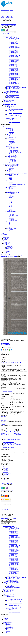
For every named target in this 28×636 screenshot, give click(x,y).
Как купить (6, 237)
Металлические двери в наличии (11, 439)
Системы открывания (11, 156)
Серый (10, 195)
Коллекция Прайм (13, 69)
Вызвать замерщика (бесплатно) (8, 24)
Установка (5, 238)
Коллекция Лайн (13, 66)
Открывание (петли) (11, 228)
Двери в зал (12, 148)
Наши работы (9, 248)
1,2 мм (10, 175)
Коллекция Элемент (14, 59)
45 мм (10, 200)
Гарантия (5, 240)
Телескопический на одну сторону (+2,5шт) (11, 378)
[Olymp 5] (14, 296)
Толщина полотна (10, 198)
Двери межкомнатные (11, 37)
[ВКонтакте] (1, 350)
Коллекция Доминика (14, 55)
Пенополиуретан (13, 220)
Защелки (8, 120)
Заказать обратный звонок (7, 17)
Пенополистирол (13, 215)
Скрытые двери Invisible (12, 91)
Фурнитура (6, 105)
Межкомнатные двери (8, 36)
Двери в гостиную (13, 147)
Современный (12, 142)
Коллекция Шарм (13, 41)
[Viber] (7, 350)
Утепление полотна (11, 211)
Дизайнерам (9, 246)
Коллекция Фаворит (14, 48)
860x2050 (11, 166)
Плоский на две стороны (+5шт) (13, 376)
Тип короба (9, 170)
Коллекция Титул (13, 43)
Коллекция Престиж (14, 74)
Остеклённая (12, 137)
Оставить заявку (5, 434)
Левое (10, 231)
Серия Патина (12, 82)
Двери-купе (12, 159)
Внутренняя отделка (11, 187)
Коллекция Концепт (14, 72)
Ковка (10, 183)
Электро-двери (10, 96)
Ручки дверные (10, 110)
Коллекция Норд (13, 42)
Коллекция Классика (14, 80)
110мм (10, 210)
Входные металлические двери (11, 92)
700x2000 (11, 130)
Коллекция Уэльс (13, 63)
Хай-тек (11, 144)
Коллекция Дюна (13, 50)
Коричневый (12, 193)
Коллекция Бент (13, 64)
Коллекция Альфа (13, 65)
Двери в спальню (13, 151)
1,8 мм (10, 178)
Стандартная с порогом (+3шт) (12, 370)
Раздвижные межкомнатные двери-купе (16, 87)
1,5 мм (10, 177)
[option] (14, 296)
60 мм (10, 201)
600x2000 (11, 129)
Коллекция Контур (13, 68)
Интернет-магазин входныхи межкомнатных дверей (7, 9)
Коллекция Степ (13, 39)
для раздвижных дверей (15, 111)
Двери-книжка (12, 157)
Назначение (9, 146)
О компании (6, 243)
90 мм (10, 207)
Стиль (7, 138)
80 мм (10, 206)
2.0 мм (10, 179)
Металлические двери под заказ (11, 440)
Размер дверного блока (12, 165)
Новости (8, 244)
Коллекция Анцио (13, 51)
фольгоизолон (12, 216)
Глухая (10, 135)
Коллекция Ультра (13, 46)
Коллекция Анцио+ (14, 38)
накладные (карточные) (15, 116)
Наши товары (6, 466)
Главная (3, 254)
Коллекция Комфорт (14, 60)
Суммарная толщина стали (12, 174)
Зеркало (11, 191)
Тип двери (8, 134)
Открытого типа (13, 171)
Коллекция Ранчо (13, 78)
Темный (11, 197)
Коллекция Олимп (13, 79)
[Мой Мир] (11, 350)
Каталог (7, 254)
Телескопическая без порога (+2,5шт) (10, 371)
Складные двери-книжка (12, 86)
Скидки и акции (7, 242)
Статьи (8, 249)
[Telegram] (5, 350)
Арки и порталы (7, 101)
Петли (7, 114)
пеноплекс (11, 218)
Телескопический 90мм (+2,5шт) (8, 384)
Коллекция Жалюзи (14, 83)
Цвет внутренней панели (12, 192)
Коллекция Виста (13, 70)
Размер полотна (10, 128)
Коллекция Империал (14, 47)
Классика (11, 139)
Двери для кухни (13, 150)
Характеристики (7, 391)
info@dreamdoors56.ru (7, 16)
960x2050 (11, 168)
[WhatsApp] (9, 350)
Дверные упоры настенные (16, 107)
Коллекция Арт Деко (14, 57)
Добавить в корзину (20, 388)
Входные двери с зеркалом (12, 95)
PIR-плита (11, 219)
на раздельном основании (15, 113)
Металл (11, 188)
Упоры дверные (10, 106)
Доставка (5, 239)
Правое (11, 229)
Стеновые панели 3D (8, 100)
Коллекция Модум (13, 52)
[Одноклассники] (3, 350)
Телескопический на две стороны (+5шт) (11, 379)
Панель (11, 189)
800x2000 (11, 132)
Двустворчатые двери (11, 89)
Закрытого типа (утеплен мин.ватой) (18, 173)
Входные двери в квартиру (13, 97)
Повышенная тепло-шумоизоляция (17, 184)
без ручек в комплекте (14, 122)
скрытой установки (14, 115)
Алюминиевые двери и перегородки (15, 84)
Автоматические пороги (12, 118)
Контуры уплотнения (11, 222)
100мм (10, 209)
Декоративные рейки (8, 98)
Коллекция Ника (13, 54)
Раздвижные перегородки (12, 88)
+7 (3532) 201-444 (6, 12)
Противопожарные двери (9, 104)
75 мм (10, 205)
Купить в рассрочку (5, 344)
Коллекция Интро (13, 56)
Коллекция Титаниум (14, 77)
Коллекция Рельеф (13, 45)
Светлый (11, 196)
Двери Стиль (12, 75)
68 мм (10, 202)
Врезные (11, 119)
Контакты (5, 252)
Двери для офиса (13, 155)
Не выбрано (10, 369)
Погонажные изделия (8, 102)
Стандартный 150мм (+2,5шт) (12, 383)
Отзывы (8, 251)
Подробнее (3, 416)
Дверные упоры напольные (16, 109)
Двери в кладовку (13, 153)
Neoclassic (11, 141)
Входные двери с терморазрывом (14, 93)
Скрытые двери (13, 161)
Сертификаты (9, 247)
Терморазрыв (12, 186)
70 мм (10, 204)
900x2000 (11, 133)
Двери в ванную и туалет (15, 152)
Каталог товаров (5, 33)
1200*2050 (11, 169)
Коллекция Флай (13, 61)
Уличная (11, 182)
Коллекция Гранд (13, 73)
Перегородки (12, 162)
